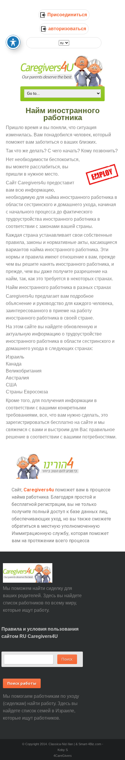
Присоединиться (67, 14)
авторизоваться (67, 28)
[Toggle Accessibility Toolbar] (13, 42)
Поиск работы (21, 683)
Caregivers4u (39, 490)
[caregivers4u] (62, 69)
